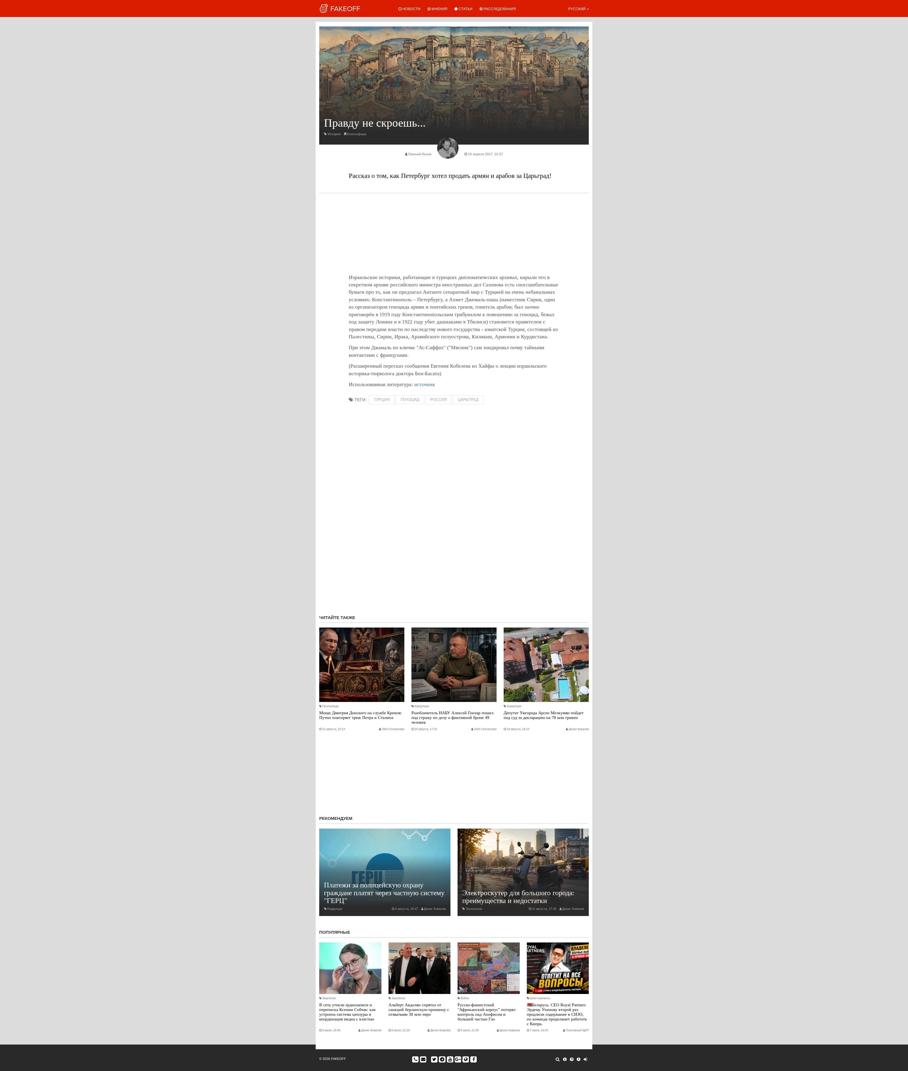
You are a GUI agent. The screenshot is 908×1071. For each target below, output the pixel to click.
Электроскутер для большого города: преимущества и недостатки (518, 896)
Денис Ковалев (579, 729)
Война (465, 998)
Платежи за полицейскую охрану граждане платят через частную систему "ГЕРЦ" (384, 892)
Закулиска (329, 998)
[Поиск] (557, 1059)
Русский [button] (577, 9)
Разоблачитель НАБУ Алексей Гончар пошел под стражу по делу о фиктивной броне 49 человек (452, 717)
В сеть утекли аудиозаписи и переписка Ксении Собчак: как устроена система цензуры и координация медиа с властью (347, 1011)
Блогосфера (356, 134)
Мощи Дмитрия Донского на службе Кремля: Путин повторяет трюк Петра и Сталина (360, 715)
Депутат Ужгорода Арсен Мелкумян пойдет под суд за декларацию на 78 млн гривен (544, 715)
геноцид (410, 400)
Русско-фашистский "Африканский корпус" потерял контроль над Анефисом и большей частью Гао (486, 1011)
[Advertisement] (454, 233)
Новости (411, 9)
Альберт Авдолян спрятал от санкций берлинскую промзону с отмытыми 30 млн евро (419, 1009)
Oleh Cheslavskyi (393, 729)
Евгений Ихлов (419, 154)
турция (382, 400)
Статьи (465, 9)
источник (424, 384)
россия (438, 400)
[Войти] (585, 1059)
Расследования (499, 9)
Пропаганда (330, 706)
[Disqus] (454, 548)
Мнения (439, 9)
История (334, 134)
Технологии (474, 909)
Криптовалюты (540, 998)
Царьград (468, 400)
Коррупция (422, 706)
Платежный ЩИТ (577, 1030)
